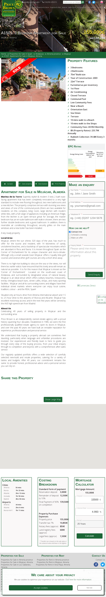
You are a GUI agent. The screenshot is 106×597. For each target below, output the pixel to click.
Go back (10, 184)
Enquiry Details (77, 245)
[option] (33, 79)
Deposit (79, 496)
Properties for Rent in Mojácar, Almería (53, 562)
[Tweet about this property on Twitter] (32, 383)
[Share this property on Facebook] (23, 383)
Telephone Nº (76, 214)
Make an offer (77, 238)
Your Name (75, 190)
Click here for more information (78, 579)
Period (79, 520)
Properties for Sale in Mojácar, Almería (17, 562)
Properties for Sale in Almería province (17, 560)
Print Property (60, 184)
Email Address (76, 202)
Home (34, 7)
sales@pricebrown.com (31, 2)
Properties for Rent (55, 7)
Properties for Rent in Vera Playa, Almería (53, 564)
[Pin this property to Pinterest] (41, 383)
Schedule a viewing (79, 235)
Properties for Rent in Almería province (53, 560)
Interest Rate (81, 508)
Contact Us (99, 7)
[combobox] (89, 524)
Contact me (76, 232)
